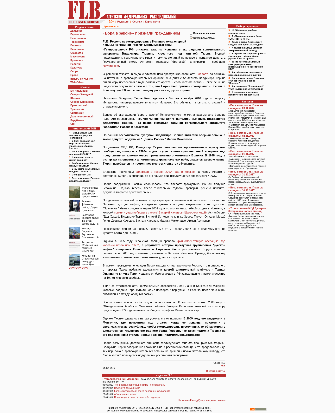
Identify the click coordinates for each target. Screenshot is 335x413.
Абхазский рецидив (125, 394)
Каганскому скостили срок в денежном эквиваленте (142, 391)
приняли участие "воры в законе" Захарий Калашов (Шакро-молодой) (160, 212)
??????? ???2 (79, 268)
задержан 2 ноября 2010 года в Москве (165, 171)
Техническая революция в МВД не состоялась (139, 385)
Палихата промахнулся (127, 388)
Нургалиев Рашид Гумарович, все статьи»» (201, 400)
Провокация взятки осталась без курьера (137, 397)
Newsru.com (111, 65)
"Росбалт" (202, 73)
